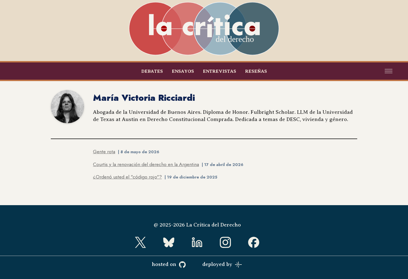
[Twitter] (147, 242)
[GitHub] (189, 264)
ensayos (183, 71)
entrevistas (219, 71)
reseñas (256, 71)
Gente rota (104, 151)
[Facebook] (261, 242)
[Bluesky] (176, 242)
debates (152, 71)
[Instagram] (232, 242)
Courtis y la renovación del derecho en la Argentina (146, 164)
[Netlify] (245, 264)
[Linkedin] (204, 242)
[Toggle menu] (388, 71)
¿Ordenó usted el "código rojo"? (127, 176)
